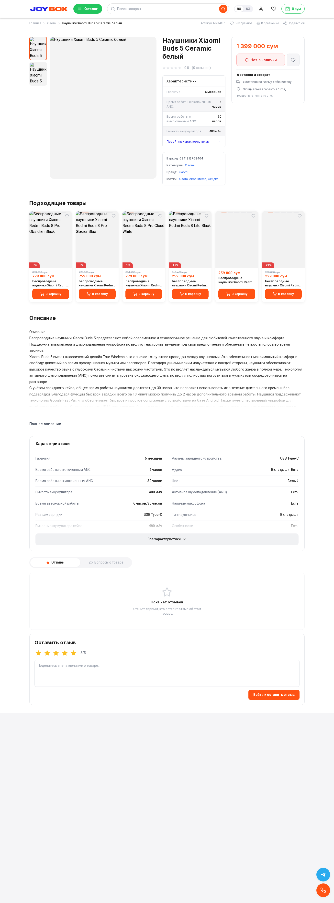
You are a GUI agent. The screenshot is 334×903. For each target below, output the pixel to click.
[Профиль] (261, 9)
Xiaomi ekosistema (192, 179)
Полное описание (45, 424)
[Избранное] (273, 9)
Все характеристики (164, 539)
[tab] (55, 562)
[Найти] (223, 9)
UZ (248, 9)
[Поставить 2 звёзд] (47, 653)
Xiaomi (51, 23)
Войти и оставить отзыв (274, 695)
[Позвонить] (323, 890)
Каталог (91, 9)
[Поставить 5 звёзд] (74, 653)
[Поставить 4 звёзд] (65, 653)
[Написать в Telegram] (323, 874)
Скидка (213, 179)
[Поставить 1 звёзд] (38, 653)
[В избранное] (293, 60)
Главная (35, 23)
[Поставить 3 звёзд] (56, 653)
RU (239, 9)
